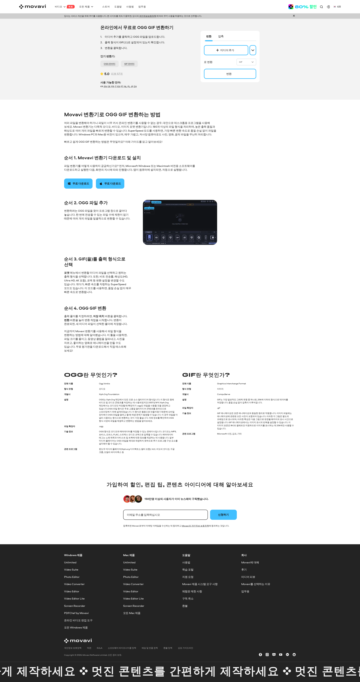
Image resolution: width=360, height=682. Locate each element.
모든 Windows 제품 (76, 627)
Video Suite (71, 569)
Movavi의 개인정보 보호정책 (195, 525)
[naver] (274, 655)
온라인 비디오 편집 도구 (78, 620)
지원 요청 (188, 577)
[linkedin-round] (287, 655)
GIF (240, 61)
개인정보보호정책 (147, 15)
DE (109, 86)
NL (125, 86)
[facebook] (260, 655)
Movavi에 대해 (250, 562)
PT (122, 86)
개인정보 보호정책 (72, 647)
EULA (99, 647)
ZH (135, 86)
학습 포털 (188, 569)
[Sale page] (302, 7)
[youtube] (280, 655)
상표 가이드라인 (185, 647)
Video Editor (71, 591)
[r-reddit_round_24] (294, 655)
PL (129, 86)
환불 (185, 606)
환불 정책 (167, 647)
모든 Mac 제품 (131, 613)
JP (132, 86)
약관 (89, 647)
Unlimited (70, 562)
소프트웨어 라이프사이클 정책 (122, 647)
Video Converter (74, 584)
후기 (244, 569)
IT (115, 86)
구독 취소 (188, 598)
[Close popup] (294, 16)
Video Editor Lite (74, 598)
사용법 (186, 562)
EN (105, 86)
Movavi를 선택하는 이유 (255, 584)
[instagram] (267, 655)
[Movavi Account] (328, 6)
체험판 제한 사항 (192, 591)
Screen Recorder (74, 606)
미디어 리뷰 (248, 577)
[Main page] (32, 6)
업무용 (245, 591)
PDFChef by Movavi (76, 613)
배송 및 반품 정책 (150, 647)
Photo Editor (72, 577)
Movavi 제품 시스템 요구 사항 (200, 584)
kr (339, 6)
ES (118, 86)
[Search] (321, 6)
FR (112, 86)
